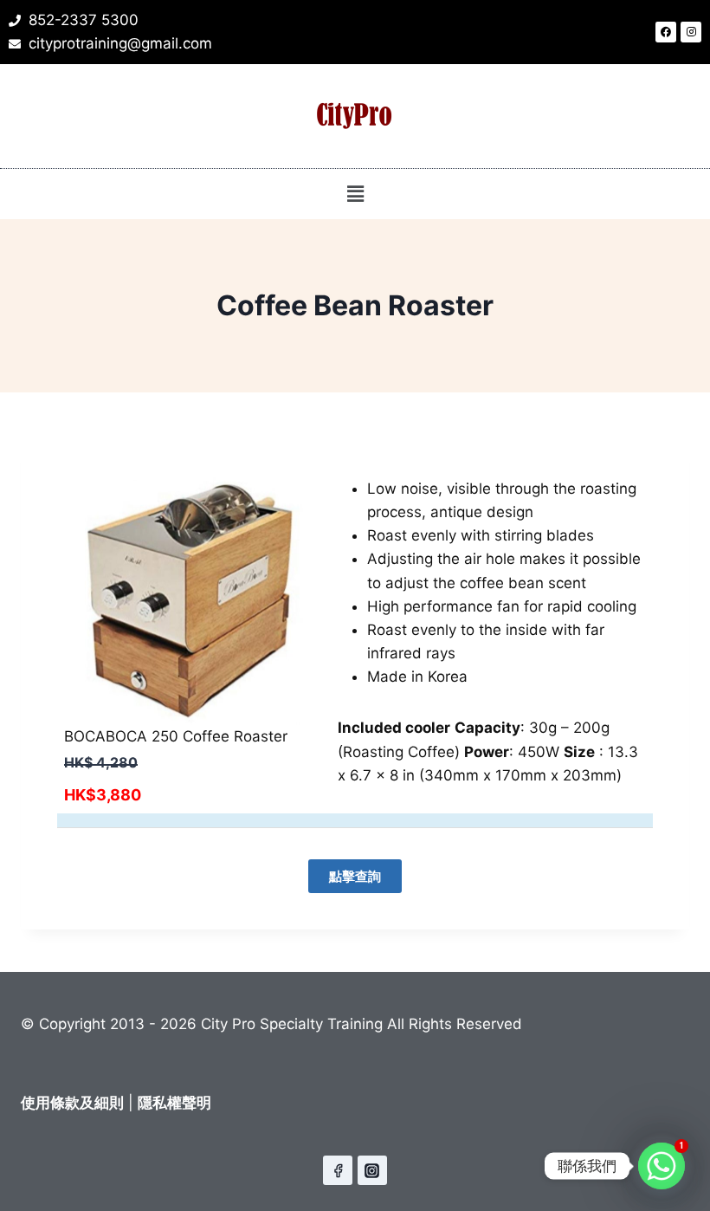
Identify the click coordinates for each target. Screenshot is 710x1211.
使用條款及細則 (72, 1102)
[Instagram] (691, 32)
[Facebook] (665, 32)
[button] (355, 194)
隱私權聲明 (174, 1102)
